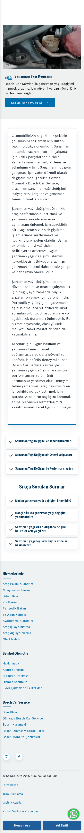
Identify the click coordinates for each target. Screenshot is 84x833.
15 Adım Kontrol (14, 615)
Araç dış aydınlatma (17, 633)
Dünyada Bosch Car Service (23, 718)
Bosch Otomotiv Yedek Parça (24, 731)
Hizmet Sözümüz (15, 682)
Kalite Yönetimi (13, 670)
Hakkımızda (11, 663)
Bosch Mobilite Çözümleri (21, 737)
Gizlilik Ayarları (13, 802)
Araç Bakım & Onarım (18, 584)
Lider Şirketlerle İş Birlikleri (23, 688)
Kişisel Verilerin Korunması (21, 811)
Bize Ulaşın (11, 712)
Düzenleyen (10, 785)
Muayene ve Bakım (16, 590)
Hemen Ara (22, 825)
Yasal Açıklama (13, 793)
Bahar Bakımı (12, 596)
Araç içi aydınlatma (16, 627)
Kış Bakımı (10, 602)
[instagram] (6, 756)
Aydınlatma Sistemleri (18, 621)
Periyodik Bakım (14, 608)
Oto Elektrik (11, 639)
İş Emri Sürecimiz (15, 676)
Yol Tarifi (62, 825)
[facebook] (19, 756)
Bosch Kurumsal (14, 724)
